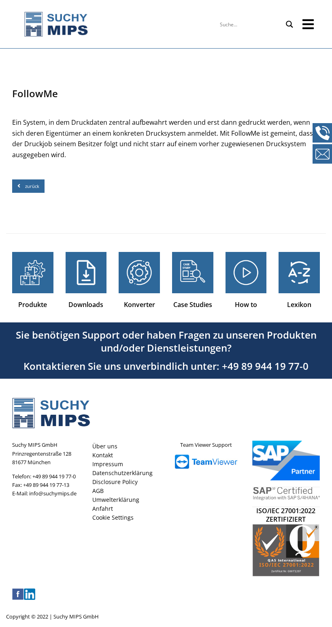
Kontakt (102, 455)
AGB (98, 490)
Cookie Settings (113, 517)
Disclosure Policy (115, 481)
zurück (32, 186)
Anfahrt (102, 508)
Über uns (104, 446)
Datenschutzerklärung (122, 472)
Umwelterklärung (115, 499)
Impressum (107, 464)
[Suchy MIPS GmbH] (110, 24)
